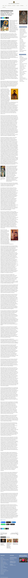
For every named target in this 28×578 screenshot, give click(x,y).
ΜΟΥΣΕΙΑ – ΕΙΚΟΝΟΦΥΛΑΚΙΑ (23, 71)
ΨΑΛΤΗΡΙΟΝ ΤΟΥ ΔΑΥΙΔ (22, 28)
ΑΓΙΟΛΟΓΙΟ (21, 75)
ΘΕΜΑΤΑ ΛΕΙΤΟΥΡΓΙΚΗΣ (22, 73)
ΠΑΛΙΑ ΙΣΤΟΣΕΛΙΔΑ (22, 81)
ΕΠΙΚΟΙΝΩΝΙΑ (4, 7)
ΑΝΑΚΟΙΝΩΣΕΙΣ (21, 57)
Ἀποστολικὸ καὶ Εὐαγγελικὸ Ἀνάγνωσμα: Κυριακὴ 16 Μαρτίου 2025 (14, 534)
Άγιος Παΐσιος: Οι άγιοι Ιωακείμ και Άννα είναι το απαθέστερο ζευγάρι (15, 544)
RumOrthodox (21, 39)
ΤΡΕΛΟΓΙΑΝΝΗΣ (22, 41)
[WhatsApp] (4, 18)
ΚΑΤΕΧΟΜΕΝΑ (21, 5)
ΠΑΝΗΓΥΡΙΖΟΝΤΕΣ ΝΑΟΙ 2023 (23, 63)
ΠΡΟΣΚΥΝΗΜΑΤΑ (22, 69)
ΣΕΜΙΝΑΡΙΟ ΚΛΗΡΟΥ (22, 72)
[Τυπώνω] (8, 18)
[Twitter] (3, 18)
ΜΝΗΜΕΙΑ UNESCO (3, 566)
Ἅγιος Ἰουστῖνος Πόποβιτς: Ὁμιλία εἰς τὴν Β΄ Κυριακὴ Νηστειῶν (4, 534)
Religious (21, 38)
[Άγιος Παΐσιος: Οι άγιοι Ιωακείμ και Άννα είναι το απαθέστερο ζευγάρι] (15, 540)
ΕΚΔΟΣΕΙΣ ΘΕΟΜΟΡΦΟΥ (4, 569)
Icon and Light (21, 40)
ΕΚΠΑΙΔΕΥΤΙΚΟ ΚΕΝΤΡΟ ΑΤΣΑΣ (4, 570)
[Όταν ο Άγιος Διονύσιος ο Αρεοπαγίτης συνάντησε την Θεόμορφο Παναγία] (3, 540)
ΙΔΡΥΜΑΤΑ (21, 62)
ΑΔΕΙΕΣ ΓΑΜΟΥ (21, 61)
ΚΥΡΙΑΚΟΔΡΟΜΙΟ (22, 74)
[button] (26, 5)
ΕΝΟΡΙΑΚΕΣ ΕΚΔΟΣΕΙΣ (22, 60)
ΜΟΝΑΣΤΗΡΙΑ (21, 70)
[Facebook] (1, 18)
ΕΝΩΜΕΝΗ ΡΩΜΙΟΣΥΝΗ (23, 42)
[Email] (6, 18)
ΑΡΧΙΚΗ (3, 5)
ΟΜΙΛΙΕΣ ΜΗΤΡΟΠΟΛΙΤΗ (23, 31)
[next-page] (2, 549)
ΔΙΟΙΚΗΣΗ (2, 557)
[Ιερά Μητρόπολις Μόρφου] (14, 2)
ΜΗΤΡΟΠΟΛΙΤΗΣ (9, 5)
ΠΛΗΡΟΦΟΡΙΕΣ (13, 5)
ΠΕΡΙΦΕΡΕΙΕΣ (18, 5)
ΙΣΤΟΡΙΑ (6, 5)
